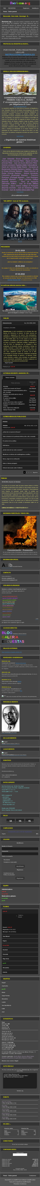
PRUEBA (5, 386)
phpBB (15, 1179)
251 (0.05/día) (12, 931)
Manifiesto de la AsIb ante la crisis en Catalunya (13, 395)
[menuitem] (3, 8)
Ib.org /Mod (5, 898)
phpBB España (27, 1181)
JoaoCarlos (5, 986)
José (3, 1012)
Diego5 (4, 982)
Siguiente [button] (35, 472)
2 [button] (26, 472)
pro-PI (3, 900)
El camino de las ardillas (9, 398)
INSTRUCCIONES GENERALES (20, 54)
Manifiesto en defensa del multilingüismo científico (14, 404)
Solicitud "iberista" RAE (14, 279)
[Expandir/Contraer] (38, 16)
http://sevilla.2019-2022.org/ (20, 106)
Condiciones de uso (9, 873)
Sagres (4, 833)
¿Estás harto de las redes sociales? (13, 402)
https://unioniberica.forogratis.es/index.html (12, 652)
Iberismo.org (20, 1090)
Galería (19, 681)
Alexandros (5, 999)
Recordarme (7, 859)
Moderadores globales (9, 896)
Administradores (7, 889)
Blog (21, 690)
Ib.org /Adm (5, 894)
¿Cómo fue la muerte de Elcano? (12, 388)
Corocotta (32, 391)
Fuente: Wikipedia (20, 136)
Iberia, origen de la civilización (11, 407)
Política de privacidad (9, 874)
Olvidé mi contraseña (7, 856)
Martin (3, 992)
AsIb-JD (13, 366)
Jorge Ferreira (6, 995)
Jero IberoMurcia (6, 1005)
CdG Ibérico (6, 400)
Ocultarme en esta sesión (10, 862)
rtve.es (20, 241)
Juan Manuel (32, 388)
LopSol (3, 1002)
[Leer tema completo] (36, 367)
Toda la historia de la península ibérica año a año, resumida (15, 391)
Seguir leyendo (9, 362)
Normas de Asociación (21, 663)
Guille (3, 1008)
